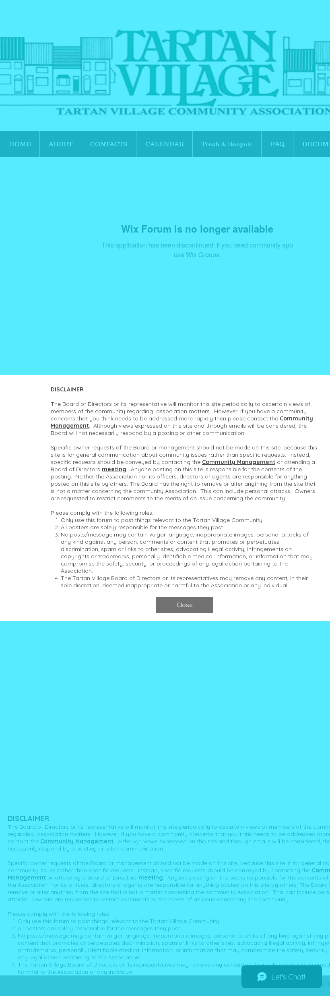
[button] (184, 605)
